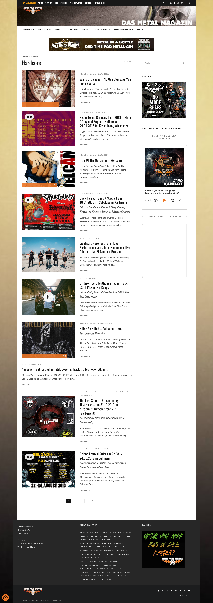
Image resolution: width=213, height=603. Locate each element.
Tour (102, 579)
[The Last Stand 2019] (48, 416)
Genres (88, 3)
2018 (121, 532)
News (82, 238)
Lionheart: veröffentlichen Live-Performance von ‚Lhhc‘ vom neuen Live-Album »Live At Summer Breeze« (105, 247)
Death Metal (87, 547)
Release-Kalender (122, 29)
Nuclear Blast (108, 565)
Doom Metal (120, 547)
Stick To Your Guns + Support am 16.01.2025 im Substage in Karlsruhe (103, 200)
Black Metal (103, 540)
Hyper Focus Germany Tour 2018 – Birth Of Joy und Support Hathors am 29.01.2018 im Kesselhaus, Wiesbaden (105, 121)
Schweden (86, 576)
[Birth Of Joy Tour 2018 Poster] (48, 128)
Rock (128, 572)
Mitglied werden (76, 3)
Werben (63, 3)
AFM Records (87, 540)
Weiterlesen (85, 102)
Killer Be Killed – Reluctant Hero (101, 328)
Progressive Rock (112, 572)
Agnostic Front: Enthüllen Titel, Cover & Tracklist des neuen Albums (65, 369)
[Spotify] (174, 3)
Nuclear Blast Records (93, 568)
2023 (106, 536)
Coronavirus (116, 543)
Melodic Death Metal (92, 558)
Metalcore (111, 561)
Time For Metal (89, 579)
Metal (109, 558)
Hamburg (110, 550)
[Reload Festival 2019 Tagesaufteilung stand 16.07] (48, 469)
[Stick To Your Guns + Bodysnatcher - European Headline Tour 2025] (48, 212)
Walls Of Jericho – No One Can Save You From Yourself (105, 81)
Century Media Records (93, 543)
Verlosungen (101, 29)
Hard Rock (86, 554)
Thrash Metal (123, 576)
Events (58, 29)
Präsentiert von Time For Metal (106, 392)
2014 (91, 532)
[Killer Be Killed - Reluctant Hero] (48, 340)
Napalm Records (89, 565)
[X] (164, 3)
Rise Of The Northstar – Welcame (101, 160)
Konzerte (89, 112)
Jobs (56, 3)
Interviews (72, 29)
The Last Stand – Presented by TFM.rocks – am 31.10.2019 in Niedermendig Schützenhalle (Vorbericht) (99, 406)
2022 (98, 536)
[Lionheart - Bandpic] (48, 254)
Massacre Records (121, 554)
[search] (184, 63)
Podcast (141, 29)
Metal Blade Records (92, 561)
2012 (83, 532)
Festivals (89, 449)
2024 (114, 536)
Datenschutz (57, 600)
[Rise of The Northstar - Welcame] (48, 169)
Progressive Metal (90, 572)
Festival (85, 550)
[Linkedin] (171, 3)
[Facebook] (160, 3)
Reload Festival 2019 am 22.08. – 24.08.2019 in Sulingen (101, 456)
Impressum (47, 600)
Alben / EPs (84, 74)
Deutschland (104, 547)
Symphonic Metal (103, 576)
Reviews (85, 29)
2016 (106, 532)
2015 (98, 532)
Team (40, 3)
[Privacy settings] (5, 597)
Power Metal (115, 568)
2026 (129, 536)
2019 (129, 532)
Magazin (27, 29)
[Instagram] (167, 3)
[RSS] (178, 3)
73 (92, 501)
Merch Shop (100, 3)
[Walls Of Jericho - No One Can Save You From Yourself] (48, 88)
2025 (121, 536)
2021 (91, 536)
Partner (48, 3)
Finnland (97, 550)
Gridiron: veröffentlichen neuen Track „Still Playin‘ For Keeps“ (103, 285)
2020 (83, 536)
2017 (114, 532)
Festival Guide (44, 29)
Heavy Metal (101, 554)
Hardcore (123, 550)
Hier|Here (38, 543)
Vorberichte (124, 392)
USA (110, 579)
